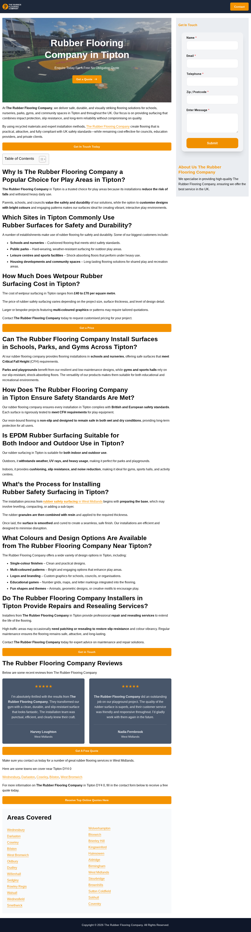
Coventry (94, 903)
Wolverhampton (99, 828)
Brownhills (95, 885)
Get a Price (87, 327)
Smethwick (14, 905)
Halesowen (96, 853)
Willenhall (14, 874)
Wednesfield (16, 899)
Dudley (12, 867)
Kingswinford (97, 847)
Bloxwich (94, 834)
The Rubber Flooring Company (108, 126)
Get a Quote (84, 79)
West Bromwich (71, 777)
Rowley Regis (17, 886)
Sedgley (13, 880)
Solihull (93, 897)
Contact (239, 6)
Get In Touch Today (87, 146)
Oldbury (12, 861)
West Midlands (98, 872)
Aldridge (94, 859)
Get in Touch (86, 652)
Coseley (42, 777)
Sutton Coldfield (99, 891)
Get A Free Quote (86, 750)
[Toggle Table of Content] (40, 159)
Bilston (54, 777)
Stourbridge (96, 878)
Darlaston (28, 777)
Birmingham (96, 866)
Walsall (12, 892)
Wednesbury (11, 777)
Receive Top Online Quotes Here (87, 800)
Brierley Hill (96, 841)
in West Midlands (73, 501)
